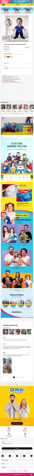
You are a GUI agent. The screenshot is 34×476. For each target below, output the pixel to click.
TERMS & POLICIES (5, 460)
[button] (1, 107)
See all (32, 102)
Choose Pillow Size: (7, 49)
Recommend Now (16, 423)
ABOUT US (3, 463)
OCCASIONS (4, 467)
